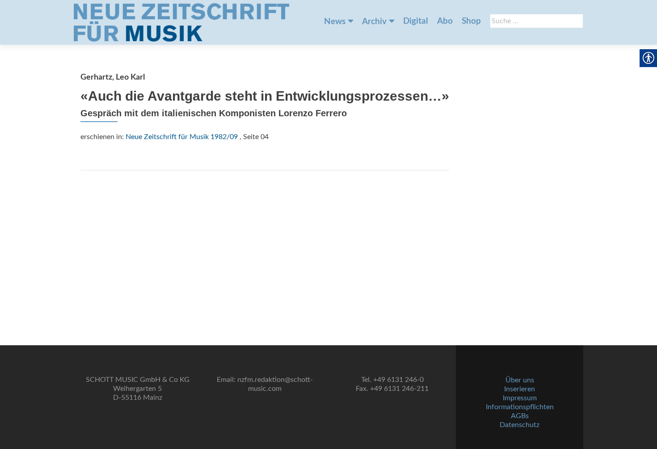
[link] (181, 22)
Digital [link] (415, 21)
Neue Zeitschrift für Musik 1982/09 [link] (182, 136)
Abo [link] (445, 21)
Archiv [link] (374, 21)
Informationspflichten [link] (520, 407)
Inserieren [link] (519, 389)
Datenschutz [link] (519, 424)
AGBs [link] (520, 415)
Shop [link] (471, 21)
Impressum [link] (520, 398)
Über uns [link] (519, 380)
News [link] (334, 21)
